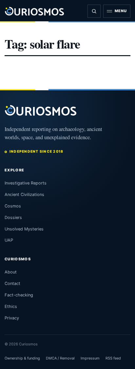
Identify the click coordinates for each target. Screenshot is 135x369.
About (11, 272)
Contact (12, 283)
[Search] (94, 11)
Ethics (11, 306)
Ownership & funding (22, 358)
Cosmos (13, 206)
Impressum (90, 358)
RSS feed (113, 358)
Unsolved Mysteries (24, 229)
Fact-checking (19, 295)
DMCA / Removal (60, 358)
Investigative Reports (26, 183)
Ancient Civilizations (24, 194)
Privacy (12, 317)
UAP (9, 240)
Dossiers (13, 217)
